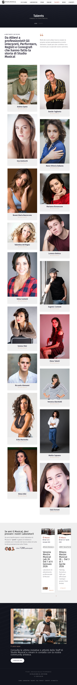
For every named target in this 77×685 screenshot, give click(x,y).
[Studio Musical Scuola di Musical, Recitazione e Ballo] (8, 2)
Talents (56, 2)
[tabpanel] (48, 561)
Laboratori (33, 2)
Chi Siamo (24, 2)
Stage (42, 2)
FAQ (37, 680)
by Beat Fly (54, 680)
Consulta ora (17, 660)
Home (35, 23)
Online (49, 2)
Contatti (71, 2)
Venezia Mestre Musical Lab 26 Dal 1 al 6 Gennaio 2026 (48, 559)
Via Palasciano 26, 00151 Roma (38, 674)
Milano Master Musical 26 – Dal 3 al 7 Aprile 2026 (64, 559)
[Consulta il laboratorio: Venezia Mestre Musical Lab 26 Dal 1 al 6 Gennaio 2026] (48, 531)
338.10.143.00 (39, 676)
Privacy (41, 680)
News (64, 2)
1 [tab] (56, 596)
